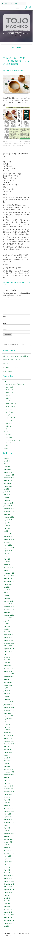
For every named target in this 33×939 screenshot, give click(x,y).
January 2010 (8, 878)
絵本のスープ (9, 426)
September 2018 (9, 716)
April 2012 (7, 845)
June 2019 (7, 691)
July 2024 (7, 523)
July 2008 (7, 926)
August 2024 (8, 520)
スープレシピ (17, 282)
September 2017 (9, 749)
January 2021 (8, 637)
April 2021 (7, 629)
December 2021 (9, 607)
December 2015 (9, 789)
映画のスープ (9, 423)
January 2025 (8, 506)
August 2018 (8, 719)
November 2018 (9, 710)
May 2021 (7, 626)
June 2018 (7, 724)
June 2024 (7, 525)
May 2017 (7, 761)
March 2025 (7, 500)
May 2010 (7, 870)
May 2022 (7, 593)
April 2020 (7, 663)
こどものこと (9, 387)
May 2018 (7, 727)
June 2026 (7, 461)
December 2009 (9, 881)
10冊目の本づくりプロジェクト (15, 384)
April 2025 (7, 497)
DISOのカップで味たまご (11, 367)
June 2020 (7, 657)
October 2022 (8, 579)
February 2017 (8, 769)
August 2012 (8, 842)
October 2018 (8, 713)
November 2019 (9, 677)
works (6, 432)
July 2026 (7, 458)
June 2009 (7, 898)
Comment (6, 298)
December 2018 (9, 707)
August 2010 (8, 862)
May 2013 (7, 828)
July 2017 (7, 755)
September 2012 (9, 839)
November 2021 (9, 609)
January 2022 (8, 604)
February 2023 (8, 567)
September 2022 (9, 581)
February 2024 (8, 534)
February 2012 (8, 850)
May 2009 (7, 901)
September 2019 (9, 682)
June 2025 (7, 492)
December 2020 (9, 640)
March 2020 (7, 665)
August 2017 (8, 752)
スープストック (10, 415)
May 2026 (7, 464)
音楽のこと (9, 398)
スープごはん (9, 412)
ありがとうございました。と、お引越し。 (16, 356)
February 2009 (8, 909)
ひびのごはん (8, 371)
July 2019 (7, 688)
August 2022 (8, 584)
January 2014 (8, 820)
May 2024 (7, 528)
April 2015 (7, 803)
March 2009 (7, 906)
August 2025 (8, 486)
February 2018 (8, 735)
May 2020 (7, 660)
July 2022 (7, 587)
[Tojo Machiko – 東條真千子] (16, 22)
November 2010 (9, 853)
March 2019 (7, 699)
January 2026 (8, 472)
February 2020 (8, 668)
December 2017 (9, 741)
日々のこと (9, 395)
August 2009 (8, 892)
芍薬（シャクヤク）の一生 (12, 360)
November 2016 (9, 775)
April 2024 (7, 531)
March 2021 (7, 632)
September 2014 (9, 817)
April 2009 (7, 904)
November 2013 (9, 822)
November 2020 (9, 643)
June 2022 (7, 590)
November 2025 (9, 478)
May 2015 (7, 800)
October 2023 (8, 545)
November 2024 (9, 511)
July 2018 (7, 721)
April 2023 (7, 562)
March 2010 (7, 873)
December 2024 (9, 509)
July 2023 (7, 553)
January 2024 (8, 537)
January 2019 (8, 705)
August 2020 (8, 651)
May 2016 (7, 783)
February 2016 (8, 786)
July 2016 (7, 780)
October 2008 (8, 918)
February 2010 (8, 876)
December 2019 (9, 674)
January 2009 (8, 912)
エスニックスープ (11, 404)
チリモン (6, 363)
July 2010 (7, 864)
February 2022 (8, 601)
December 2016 (9, 772)
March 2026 (7, 469)
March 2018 (7, 733)
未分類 (6, 448)
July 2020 (7, 654)
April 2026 (7, 467)
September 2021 (9, 615)
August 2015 (8, 794)
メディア (24, 282)
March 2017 (7, 766)
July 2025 (7, 489)
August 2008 (8, 923)
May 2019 (7, 693)
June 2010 (7, 867)
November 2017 (9, 744)
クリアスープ (9, 409)
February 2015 (8, 808)
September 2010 (9, 859)
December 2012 (9, 834)
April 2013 (7, 831)
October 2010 (8, 856)
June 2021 (7, 623)
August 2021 (8, 618)
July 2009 (7, 895)
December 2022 (9, 573)
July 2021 (7, 621)
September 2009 (9, 890)
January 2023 (8, 570)
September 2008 (9, 920)
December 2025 (9, 475)
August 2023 (8, 551)
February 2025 (8, 503)
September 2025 (9, 483)
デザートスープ (10, 418)
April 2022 (7, 595)
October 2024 (8, 514)
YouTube (8, 434)
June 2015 (7, 797)
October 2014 (8, 814)
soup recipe (7, 401)
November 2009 (9, 884)
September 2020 (9, 649)
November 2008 (9, 915)
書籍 (7, 446)
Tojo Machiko (19, 70)
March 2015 (7, 806)
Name (4, 316)
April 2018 (7, 730)
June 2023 (7, 556)
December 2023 (9, 539)
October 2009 (8, 887)
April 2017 (7, 764)
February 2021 (8, 635)
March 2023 (7, 565)
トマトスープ (9, 420)
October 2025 (8, 481)
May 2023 (7, 559)
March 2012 (7, 848)
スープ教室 (9, 437)
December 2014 (9, 811)
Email (4, 323)
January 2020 (8, 671)
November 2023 (9, 542)
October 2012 (8, 836)
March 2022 (7, 598)
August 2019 (8, 685)
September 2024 (9, 517)
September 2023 (9, 548)
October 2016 (8, 778)
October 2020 (8, 646)
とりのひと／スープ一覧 (13, 440)
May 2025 (7, 495)
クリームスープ (8, 282)
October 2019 (8, 679)
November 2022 (9, 576)
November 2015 (9, 792)
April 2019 (7, 696)
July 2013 (7, 825)
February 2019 (8, 702)
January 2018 (8, 738)
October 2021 (8, 612)
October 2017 (8, 747)
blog (5, 381)
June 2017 (7, 758)
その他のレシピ (10, 392)
